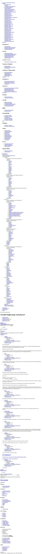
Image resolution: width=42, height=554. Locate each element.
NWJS (10, 73)
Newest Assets (10, 143)
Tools (8, 139)
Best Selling (10, 144)
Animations (10, 131)
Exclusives (8, 146)
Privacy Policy (4, 547)
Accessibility (4, 549)
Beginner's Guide (10, 53)
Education (6, 245)
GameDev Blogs (5, 523)
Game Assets (4, 520)
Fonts (8, 133)
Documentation (4, 493)
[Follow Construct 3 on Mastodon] (6, 542)
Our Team (4, 513)
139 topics (8, 357)
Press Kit (3, 514)
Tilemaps (8, 138)
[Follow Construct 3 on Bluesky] (8, 118)
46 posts (11, 394)
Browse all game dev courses (11, 61)
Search (3, 310)
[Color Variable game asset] (0, 330)
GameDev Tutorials (5, 522)
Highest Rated (10, 145)
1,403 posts (12, 414)
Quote (10, 342)
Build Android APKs (11, 55)
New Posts (9, 111)
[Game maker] (8, 155)
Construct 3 (14, 158)
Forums (6, 277)
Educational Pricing (10, 89)
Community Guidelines (6, 525)
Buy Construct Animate (10, 126)
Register (3, 153)
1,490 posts (12, 367)
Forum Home (9, 96)
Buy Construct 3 (9, 125)
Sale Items (8, 151)
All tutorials (9, 57)
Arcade (6, 285)
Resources (4, 42)
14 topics (8, 394)
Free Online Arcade (5, 524)
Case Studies (4, 495)
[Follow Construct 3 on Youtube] (8, 116)
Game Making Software (6, 486)
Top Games (10, 102)
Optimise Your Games (17, 215)
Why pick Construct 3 (11, 81)
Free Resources (11, 82)
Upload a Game (10, 105)
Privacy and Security (11, 83)
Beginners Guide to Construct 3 (18, 212)
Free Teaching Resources (6, 501)
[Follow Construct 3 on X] (7, 117)
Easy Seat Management (6, 500)
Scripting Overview (11, 48)
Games (8, 134)
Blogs (6, 297)
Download (10, 72)
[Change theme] (5, 312)
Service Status (4, 550)
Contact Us (6, 304)
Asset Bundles (10, 150)
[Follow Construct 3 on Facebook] (8, 119)
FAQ (3, 494)
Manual (9, 46)
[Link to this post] (7, 358)
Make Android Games (17, 214)
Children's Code (5, 548)
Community (4, 92)
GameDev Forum (5, 521)
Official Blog (11, 110)
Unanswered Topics (5, 308)
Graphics (9, 135)
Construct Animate (15, 175)
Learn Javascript (5, 502)
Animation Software (5, 487)
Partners (3, 503)
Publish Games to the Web (17, 213)
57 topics (8, 367)
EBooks (8, 132)
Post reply (2, 322)
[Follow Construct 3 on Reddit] (8, 115)
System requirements (12, 47)
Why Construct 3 (5, 499)
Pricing (3, 492)
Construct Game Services (16, 188)
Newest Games (9, 103)
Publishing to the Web (12, 54)
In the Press (4, 515)
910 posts (12, 357)
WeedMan (2, 334)
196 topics (8, 414)
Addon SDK (10, 49)
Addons (8, 130)
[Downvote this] (16, 368)
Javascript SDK (9, 75)
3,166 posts (12, 340)
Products (3, 3)
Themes (9, 137)
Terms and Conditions (6, 546)
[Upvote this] (8, 368)
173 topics (8, 340)
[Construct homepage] (8, 2)
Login (6, 153)
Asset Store (5, 329)
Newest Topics (10, 97)
